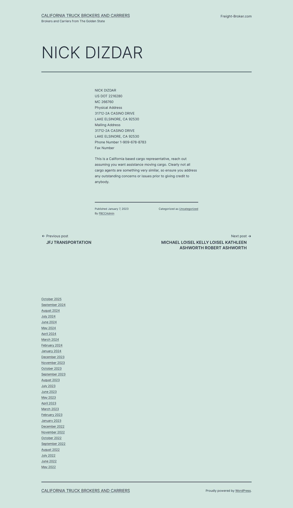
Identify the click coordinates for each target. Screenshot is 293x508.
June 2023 (49, 391)
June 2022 (49, 461)
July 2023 (48, 386)
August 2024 (50, 310)
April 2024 (48, 334)
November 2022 (53, 432)
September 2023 (53, 374)
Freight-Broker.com (236, 16)
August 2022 (50, 449)
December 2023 (52, 357)
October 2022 (51, 438)
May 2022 (48, 467)
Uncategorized (188, 208)
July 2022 (48, 455)
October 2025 (51, 299)
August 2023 (50, 380)
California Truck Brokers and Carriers (85, 15)
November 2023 (53, 362)
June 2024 (49, 322)
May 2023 (48, 397)
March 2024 (50, 339)
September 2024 (53, 305)
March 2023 (50, 409)
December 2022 (52, 426)
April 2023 (48, 403)
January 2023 (51, 420)
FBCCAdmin (106, 213)
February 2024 (52, 345)
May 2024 (48, 328)
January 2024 (51, 351)
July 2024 (48, 316)
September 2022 (53, 443)
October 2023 (51, 368)
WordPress (243, 490)
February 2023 (51, 414)
